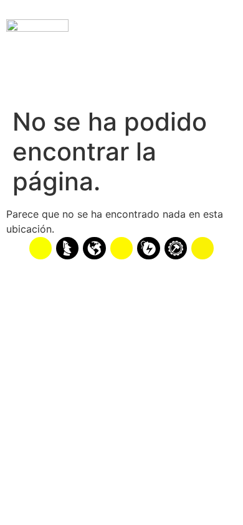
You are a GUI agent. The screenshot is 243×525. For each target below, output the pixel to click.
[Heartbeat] (121, 248)
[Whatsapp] (40, 248)
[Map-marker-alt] (202, 248)
